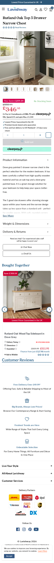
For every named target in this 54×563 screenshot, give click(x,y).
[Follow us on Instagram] (24, 530)
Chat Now (27, 247)
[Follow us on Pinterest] (30, 530)
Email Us (27, 253)
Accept (9, 556)
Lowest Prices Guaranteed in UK (24, 2)
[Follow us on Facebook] (18, 530)
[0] (50, 8)
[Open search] (36, 9)
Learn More (42, 551)
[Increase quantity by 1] (40, 135)
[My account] (39, 9)
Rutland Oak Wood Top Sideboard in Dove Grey (24, 335)
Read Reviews (20, 27)
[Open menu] (3, 9)
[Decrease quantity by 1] (7, 135)
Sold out (29, 142)
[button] (9, 27)
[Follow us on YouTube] (36, 529)
